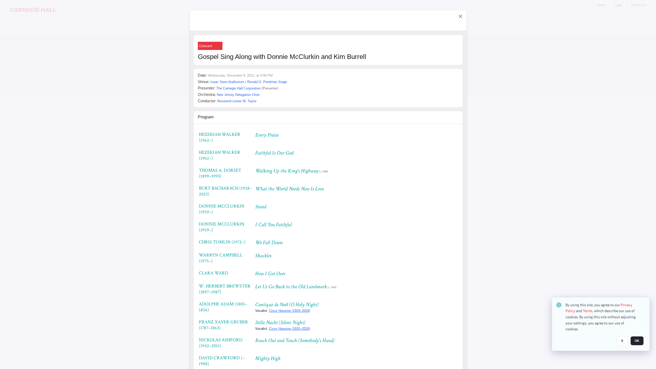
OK (637, 341)
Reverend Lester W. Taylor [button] (237, 101)
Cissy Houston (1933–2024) (289, 311)
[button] (460, 16)
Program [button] (205, 117)
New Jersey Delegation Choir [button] (238, 95)
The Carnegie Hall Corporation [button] (238, 88)
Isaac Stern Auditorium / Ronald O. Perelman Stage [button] (248, 82)
